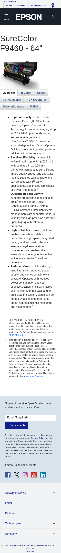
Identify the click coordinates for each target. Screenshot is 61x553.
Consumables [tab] (12, 99)
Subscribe (15, 425)
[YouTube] (34, 474)
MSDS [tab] (34, 106)
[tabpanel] (30, 249)
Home (9, 6)
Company (11, 533)
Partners (10, 513)
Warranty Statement (35, 376)
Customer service (15, 492)
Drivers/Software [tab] (13, 106)
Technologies (13, 523)
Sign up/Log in (38, 6)
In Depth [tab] (26, 92)
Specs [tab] (41, 92)
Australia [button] (8, 1)
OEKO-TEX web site (18, 335)
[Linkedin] (43, 474)
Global (21, 6)
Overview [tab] (9, 92)
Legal (8, 503)
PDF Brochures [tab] (37, 99)
